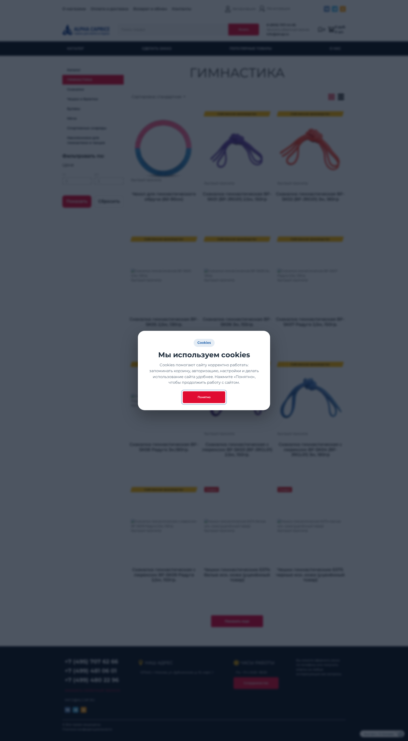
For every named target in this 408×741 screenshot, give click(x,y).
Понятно (204, 397)
